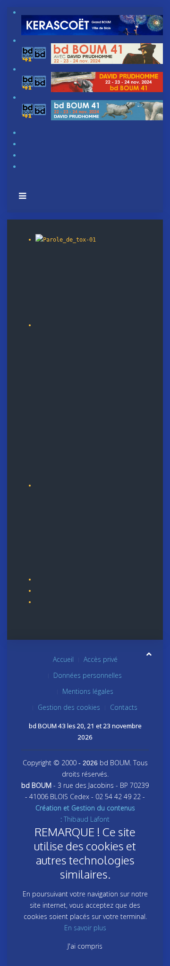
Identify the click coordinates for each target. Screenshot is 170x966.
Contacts (123, 707)
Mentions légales (87, 691)
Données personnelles (87, 675)
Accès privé (101, 659)
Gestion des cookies (69, 707)
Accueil (63, 659)
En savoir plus (85, 927)
